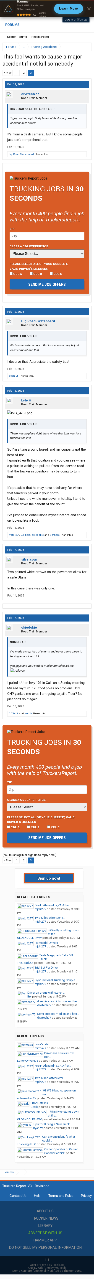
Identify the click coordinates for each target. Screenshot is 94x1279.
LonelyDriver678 (27, 1060)
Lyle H (26, 400)
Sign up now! (48, 878)
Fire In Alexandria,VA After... (53, 905)
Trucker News (45, 1218)
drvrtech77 (30, 94)
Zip (12, 229)
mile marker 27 (26, 1098)
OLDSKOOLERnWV (29, 937)
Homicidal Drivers (46, 942)
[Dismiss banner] (89, 9)
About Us (45, 1211)
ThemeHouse (72, 1270)
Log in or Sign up (76, 19)
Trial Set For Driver (46, 967)
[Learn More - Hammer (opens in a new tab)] (47, 8)
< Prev (7, 72)
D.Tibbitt (25, 534)
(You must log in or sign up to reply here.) (29, 855)
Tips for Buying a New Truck (51, 1124)
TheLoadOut (25, 962)
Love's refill (42, 1044)
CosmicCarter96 (54, 1153)
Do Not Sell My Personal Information (45, 1247)
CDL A (17, 274)
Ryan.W (38, 1128)
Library (45, 1225)
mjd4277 (40, 909)
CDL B (37, 274)
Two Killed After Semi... (50, 917)
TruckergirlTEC (26, 1144)
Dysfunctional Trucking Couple (55, 980)
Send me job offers (47, 284)
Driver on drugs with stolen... (46, 992)
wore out (14, 534)
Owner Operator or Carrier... (61, 1149)
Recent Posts (40, 36)
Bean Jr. (13, 375)
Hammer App (45, 1240)
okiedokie (38, 534)
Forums (12, 25)
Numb (28, 713)
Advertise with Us (45, 1233)
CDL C (57, 274)
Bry (29, 996)
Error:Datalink (39, 1103)
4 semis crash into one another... (58, 1001)
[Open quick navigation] (85, 47)
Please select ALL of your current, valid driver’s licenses (39, 266)
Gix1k (34, 1107)
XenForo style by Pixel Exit (47, 1264)
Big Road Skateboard (21, 154)
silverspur (29, 559)
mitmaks (40, 1048)
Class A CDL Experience (29, 246)
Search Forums (17, 36)
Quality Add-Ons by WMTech (47, 1267)
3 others (55, 534)
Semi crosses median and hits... (58, 1013)
